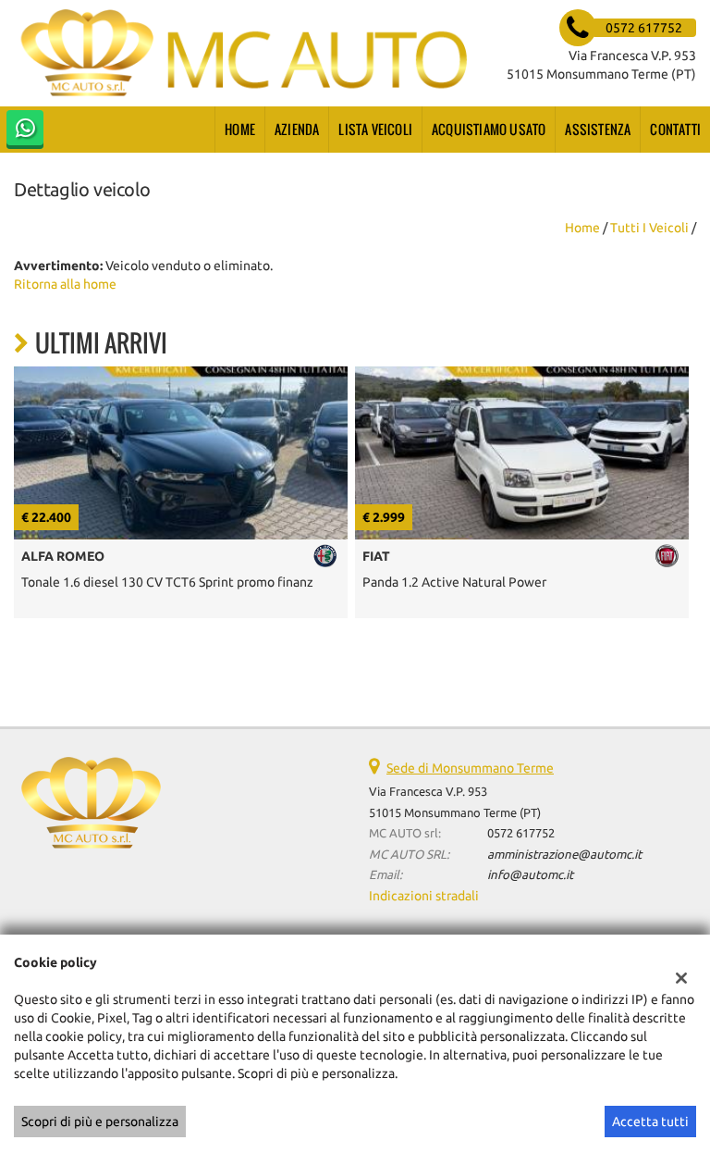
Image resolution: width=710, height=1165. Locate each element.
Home (240, 129)
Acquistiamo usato (488, 129)
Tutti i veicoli (649, 227)
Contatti (675, 129)
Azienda (297, 129)
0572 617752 (521, 833)
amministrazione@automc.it (564, 854)
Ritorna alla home (65, 284)
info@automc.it (530, 875)
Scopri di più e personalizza (99, 1121)
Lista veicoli (375, 129)
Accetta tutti (650, 1121)
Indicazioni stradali (424, 895)
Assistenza (597, 129)
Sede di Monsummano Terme (470, 768)
